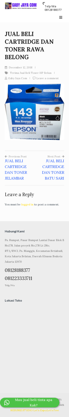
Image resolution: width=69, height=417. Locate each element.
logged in (27, 204)
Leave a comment (47, 78)
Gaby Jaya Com (17, 78)
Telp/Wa (10, 285)
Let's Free (53, 410)
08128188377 (53, 10)
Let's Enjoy (40, 410)
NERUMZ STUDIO (21, 410)
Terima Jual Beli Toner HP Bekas (31, 73)
